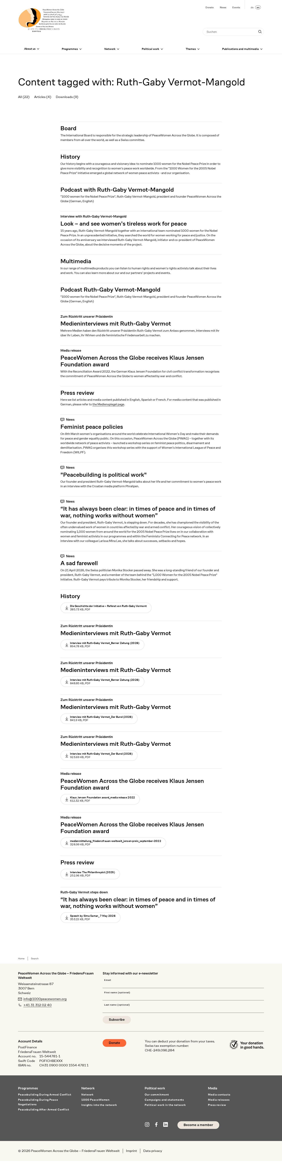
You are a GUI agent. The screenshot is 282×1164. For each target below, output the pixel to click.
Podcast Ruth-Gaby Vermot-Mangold (110, 289)
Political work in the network (165, 1105)
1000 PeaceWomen (95, 1100)
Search (35, 958)
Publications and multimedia (240, 49)
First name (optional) (117, 992)
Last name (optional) (117, 1004)
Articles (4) (42, 97)
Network (109, 49)
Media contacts (219, 1094)
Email (107, 980)
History (70, 156)
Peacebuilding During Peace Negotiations (38, 1102)
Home (21, 958)
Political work (150, 49)
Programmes (70, 49)
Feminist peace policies (91, 426)
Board (68, 128)
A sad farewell (79, 563)
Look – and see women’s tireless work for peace (123, 223)
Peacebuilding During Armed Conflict (44, 1094)
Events (236, 7)
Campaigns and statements (164, 1100)
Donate (209, 7)
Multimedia (75, 261)
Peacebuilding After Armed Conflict (43, 1109)
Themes (191, 49)
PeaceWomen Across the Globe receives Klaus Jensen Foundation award (132, 361)
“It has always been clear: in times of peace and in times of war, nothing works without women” (137, 512)
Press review (77, 392)
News (223, 7)
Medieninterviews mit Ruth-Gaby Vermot (115, 323)
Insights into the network (99, 1105)
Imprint (131, 1150)
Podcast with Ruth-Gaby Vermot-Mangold (117, 189)
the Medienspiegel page (108, 404)
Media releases (218, 1100)
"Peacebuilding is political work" (103, 474)
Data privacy (152, 1150)
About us (29, 49)
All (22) (24, 97)
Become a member (198, 1125)
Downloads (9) (67, 97)
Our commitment (157, 1094)
